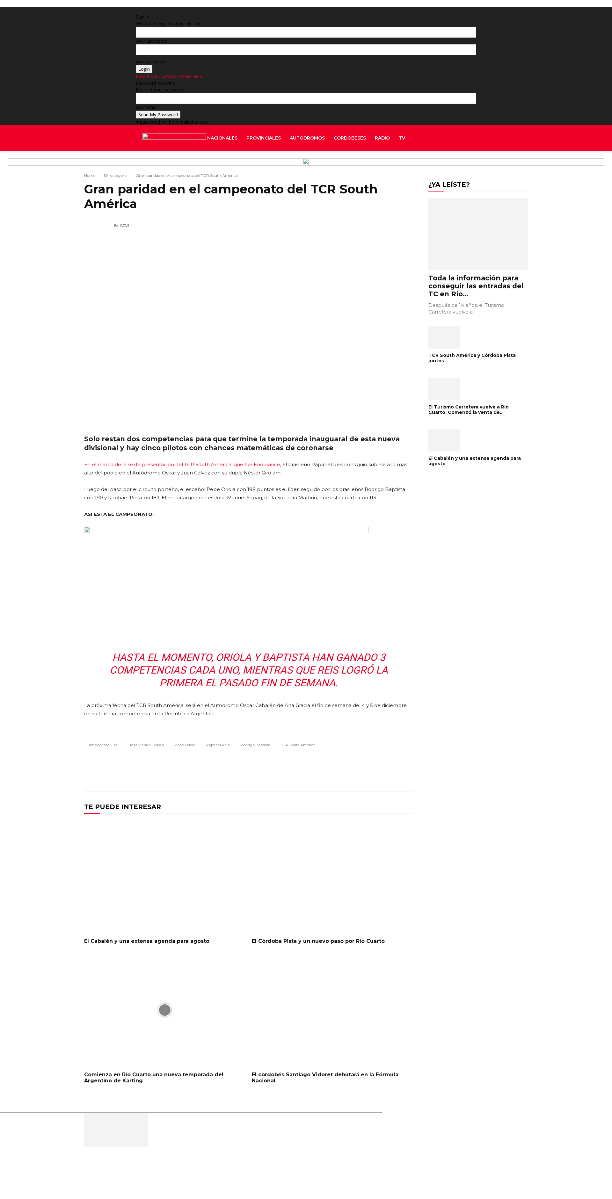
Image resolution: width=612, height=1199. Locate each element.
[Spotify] (465, 163)
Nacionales (222, 138)
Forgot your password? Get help (169, 76)
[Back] (218, 10)
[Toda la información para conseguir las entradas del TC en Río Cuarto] (478, 234)
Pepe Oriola (185, 745)
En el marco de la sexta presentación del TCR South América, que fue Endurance (182, 464)
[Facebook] (456, 163)
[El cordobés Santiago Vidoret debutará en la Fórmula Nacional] (332, 1010)
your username (151, 41)
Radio (382, 138)
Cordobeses (350, 138)
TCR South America (298, 745)
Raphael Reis (217, 745)
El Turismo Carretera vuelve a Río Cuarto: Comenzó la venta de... (468, 409)
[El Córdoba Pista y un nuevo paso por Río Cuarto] (332, 876)
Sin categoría (115, 175)
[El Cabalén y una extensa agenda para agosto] (164, 876)
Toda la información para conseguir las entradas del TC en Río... (476, 286)
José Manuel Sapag (146, 745)
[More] (406, 775)
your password (151, 62)
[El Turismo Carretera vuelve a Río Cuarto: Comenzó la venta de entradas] (478, 389)
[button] (468, 138)
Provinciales (263, 138)
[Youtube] (474, 163)
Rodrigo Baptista (255, 745)
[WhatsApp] (391, 775)
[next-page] (433, 484)
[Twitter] (470, 163)
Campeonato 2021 (102, 745)
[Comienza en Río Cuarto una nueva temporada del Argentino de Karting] (164, 1010)
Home (89, 175)
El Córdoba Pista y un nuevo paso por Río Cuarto (318, 941)
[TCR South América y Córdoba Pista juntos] (478, 337)
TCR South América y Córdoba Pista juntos (472, 358)
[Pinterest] (376, 775)
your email (146, 107)
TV (402, 138)
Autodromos (307, 138)
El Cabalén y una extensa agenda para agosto (146, 941)
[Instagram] (460, 163)
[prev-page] (430, 484)
